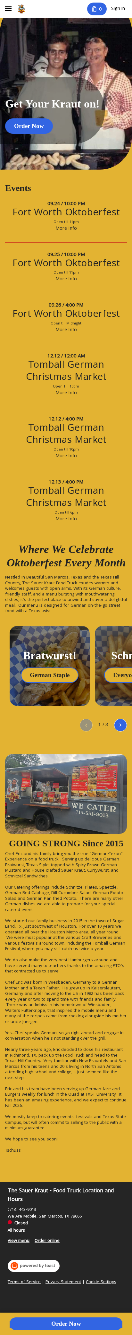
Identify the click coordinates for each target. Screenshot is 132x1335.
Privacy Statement (63, 1282)
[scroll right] (120, 725)
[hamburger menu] (8, 9)
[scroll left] (86, 725)
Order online (47, 1240)
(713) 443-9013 (22, 1209)
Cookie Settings (101, 1282)
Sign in (118, 9)
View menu (18, 1240)
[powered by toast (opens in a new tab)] (34, 1266)
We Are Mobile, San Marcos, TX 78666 (45, 1216)
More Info (66, 229)
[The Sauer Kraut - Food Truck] (21, 9)
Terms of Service (24, 1282)
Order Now (66, 1323)
